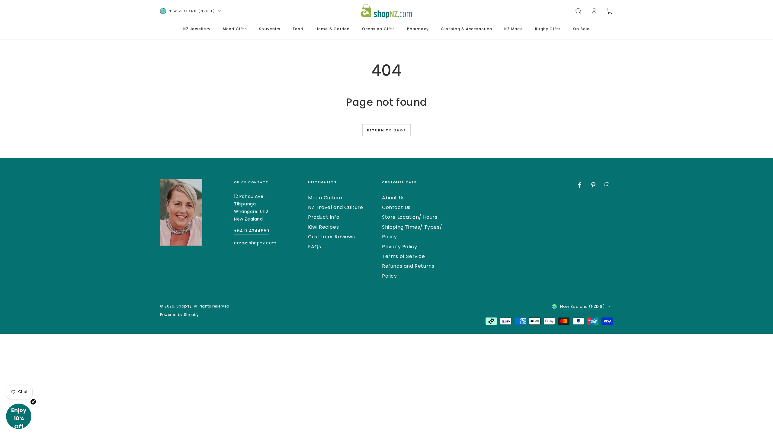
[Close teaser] (33, 402)
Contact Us (396, 207)
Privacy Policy (399, 246)
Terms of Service (403, 256)
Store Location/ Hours (410, 217)
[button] (578, 11)
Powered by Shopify (179, 314)
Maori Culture (325, 197)
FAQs (314, 246)
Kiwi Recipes (323, 227)
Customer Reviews (331, 236)
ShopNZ (184, 306)
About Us (393, 197)
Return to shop (386, 130)
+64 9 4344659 (251, 231)
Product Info (323, 217)
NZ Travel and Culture (335, 207)
